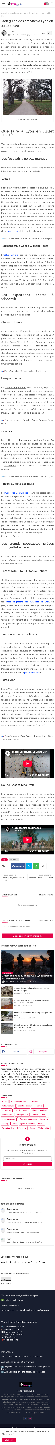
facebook (16, 1051)
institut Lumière (10, 255)
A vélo (4, 1101)
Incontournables (8, 1119)
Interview (44, 1119)
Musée (41, 1124)
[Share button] (43, 866)
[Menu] (3, 3)
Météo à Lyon (10, 1337)
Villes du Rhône (11, 1340)
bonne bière (13, 231)
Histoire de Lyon (38, 1115)
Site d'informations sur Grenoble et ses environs (22, 1357)
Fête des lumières (39, 1110)
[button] (46, 3)
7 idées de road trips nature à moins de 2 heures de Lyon (31, 989)
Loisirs (14, 1124)
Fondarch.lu (44, 1262)
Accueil (4, 13)
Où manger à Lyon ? (13, 1332)
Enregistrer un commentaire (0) (27, 936)
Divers (39, 1106)
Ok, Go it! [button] (9, 1440)
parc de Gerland (32, 672)
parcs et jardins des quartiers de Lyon (27, 602)
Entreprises (6, 1110)
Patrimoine (21, 1128)
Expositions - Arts (22, 1110)
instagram (43, 1051)
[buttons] (25, 1418)
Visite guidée (43, 1128)
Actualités (13, 13)
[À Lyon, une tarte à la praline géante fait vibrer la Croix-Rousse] (7, 1003)
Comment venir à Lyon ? (14, 1327)
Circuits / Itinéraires (26, 1106)
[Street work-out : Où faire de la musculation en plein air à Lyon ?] (7, 1028)
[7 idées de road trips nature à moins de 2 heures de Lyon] (7, 991)
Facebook (19, 866)
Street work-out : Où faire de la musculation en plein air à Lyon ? (33, 1026)
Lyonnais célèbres (27, 1124)
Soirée (32, 1128)
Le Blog (5, 1124)
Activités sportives (18, 1101)
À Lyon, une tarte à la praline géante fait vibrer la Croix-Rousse (31, 1001)
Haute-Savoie (17, 1300)
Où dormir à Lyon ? (12, 1329)
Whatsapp (36, 866)
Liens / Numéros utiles (14, 1335)
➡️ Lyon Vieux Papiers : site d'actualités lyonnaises (23, 1372)
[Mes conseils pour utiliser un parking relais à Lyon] (7, 1016)
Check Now (7, 1434)
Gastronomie (7, 1115)
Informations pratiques (28, 1119)
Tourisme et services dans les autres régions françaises (25, 1310)
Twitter (29, 866)
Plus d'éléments (46, 895)
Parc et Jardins (8, 1128)
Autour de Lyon (8, 1106)
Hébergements (22, 1115)
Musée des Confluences (16, 493)
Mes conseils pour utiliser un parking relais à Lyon (33, 1014)
